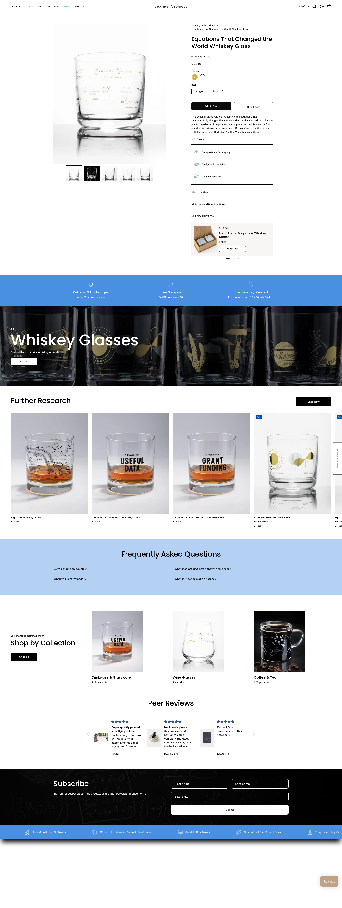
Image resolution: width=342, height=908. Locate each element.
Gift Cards (168, 863)
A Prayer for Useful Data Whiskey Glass (116, 518)
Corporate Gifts (124, 857)
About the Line (199, 192)
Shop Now (314, 401)
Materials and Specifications (208, 204)
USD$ (302, 6)
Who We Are (121, 852)
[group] (171, 470)
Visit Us (167, 874)
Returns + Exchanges (175, 857)
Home (194, 25)
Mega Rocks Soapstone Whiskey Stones (242, 235)
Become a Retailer (125, 863)
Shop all (24, 656)
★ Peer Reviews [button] (337, 458)
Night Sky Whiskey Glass (26, 518)
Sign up (229, 809)
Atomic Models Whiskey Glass (272, 518)
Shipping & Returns (202, 215)
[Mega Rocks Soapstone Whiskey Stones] (205, 239)
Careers (119, 868)
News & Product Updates (130, 874)
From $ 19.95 (261, 522)
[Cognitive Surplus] (171, 6)
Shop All (24, 361)
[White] (202, 77)
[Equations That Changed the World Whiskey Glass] (74, 173)
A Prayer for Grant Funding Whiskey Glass (198, 518)
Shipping (168, 852)
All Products (209, 25)
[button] (17, 6)
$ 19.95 (15, 522)
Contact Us (169, 868)
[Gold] (195, 77)
